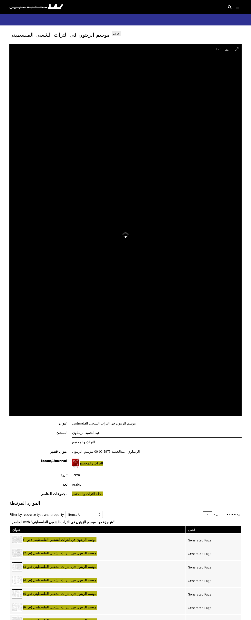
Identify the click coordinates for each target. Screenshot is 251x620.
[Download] (227, 48)
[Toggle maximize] (237, 48)
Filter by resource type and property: (37, 514)
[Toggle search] (230, 7)
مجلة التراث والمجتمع (87, 493)
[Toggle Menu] (238, 7)
